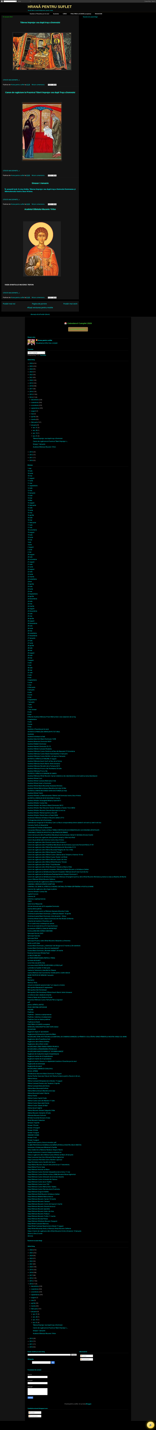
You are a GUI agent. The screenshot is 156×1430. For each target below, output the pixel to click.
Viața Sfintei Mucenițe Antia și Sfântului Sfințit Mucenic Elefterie (49, 1228)
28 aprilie (31, 646)
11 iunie (30, 481)
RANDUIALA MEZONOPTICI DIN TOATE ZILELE (43, 1027)
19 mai (30, 540)
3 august (31, 660)
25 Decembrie (32, 611)
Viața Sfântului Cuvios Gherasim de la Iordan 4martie (46, 1177)
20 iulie (30, 557)
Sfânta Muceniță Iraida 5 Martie (38, 1093)
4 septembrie (32, 680)
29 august (31, 653)
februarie (34, 422)
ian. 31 (35, 428)
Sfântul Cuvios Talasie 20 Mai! (38, 1106)
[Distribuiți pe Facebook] (54, 85)
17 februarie (32, 523)
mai (32, 414)
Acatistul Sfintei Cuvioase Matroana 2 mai (42, 781)
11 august (31, 478)
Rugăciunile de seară (35, 1066)
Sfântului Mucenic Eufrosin (37, 1115)
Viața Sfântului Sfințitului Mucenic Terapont (42, 1221)
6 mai (29, 697)
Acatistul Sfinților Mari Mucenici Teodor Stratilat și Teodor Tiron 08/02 (51, 808)
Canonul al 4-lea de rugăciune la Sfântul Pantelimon (45, 882)
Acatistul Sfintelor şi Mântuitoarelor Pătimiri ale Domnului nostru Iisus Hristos (54, 796)
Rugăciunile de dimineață (36, 1064)
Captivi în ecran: (33, 894)
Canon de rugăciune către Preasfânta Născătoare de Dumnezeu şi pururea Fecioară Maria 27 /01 (61, 845)
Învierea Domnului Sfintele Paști (38, 953)
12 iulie (30, 488)
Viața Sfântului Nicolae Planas (38, 1219)
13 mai (30, 498)
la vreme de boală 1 (34, 960)
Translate (43, 355)
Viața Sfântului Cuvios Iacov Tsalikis (40, 1182)
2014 (31, 397)
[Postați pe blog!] (50, 85)
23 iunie (30, 589)
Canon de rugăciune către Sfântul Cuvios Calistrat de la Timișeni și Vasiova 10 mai (55, 855)
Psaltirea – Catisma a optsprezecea (39, 1014)
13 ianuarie (31, 493)
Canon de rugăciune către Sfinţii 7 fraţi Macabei (44, 864)
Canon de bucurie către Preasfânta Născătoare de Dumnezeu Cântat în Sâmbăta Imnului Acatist (60, 835)
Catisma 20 (31, 896)
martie (33, 419)
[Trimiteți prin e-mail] (49, 85)
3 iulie (30, 663)
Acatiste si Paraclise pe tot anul (39, 13)
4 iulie (30, 675)
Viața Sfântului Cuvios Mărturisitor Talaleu (42, 1187)
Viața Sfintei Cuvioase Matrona (38, 1224)
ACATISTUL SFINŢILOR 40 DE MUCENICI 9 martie (44, 798)
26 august (31, 621)
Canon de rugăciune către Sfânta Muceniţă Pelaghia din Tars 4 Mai (50, 850)
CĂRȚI (65, 13)
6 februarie (31, 687)
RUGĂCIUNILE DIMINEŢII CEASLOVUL (40, 1069)
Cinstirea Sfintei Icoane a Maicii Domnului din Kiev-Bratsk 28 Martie (50, 919)
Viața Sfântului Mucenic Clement (39, 1201)
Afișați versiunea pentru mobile (40, 307)
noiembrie (35, 402)
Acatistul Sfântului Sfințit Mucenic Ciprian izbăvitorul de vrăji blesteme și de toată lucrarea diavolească (62, 776)
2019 (31, 383)
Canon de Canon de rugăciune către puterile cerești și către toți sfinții (51, 837)
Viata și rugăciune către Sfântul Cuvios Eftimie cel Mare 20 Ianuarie (50, 1155)
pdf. (29, 1002)
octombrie (35, 405)
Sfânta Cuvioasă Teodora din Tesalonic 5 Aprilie (44, 1083)
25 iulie (30, 614)
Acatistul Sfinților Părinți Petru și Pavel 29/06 (43, 815)
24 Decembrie (32, 599)
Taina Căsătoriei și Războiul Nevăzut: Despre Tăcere (45, 1150)
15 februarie (32, 505)
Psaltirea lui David (34, 1022)
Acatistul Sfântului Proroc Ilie (37, 771)
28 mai (30, 650)
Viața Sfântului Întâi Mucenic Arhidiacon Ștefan (44, 1194)
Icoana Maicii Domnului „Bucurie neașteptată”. (43, 948)
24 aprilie (31, 596)
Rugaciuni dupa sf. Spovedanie (38, 1032)
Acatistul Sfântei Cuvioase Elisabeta (40, 749)
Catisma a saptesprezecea (36, 899)
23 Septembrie (33, 594)
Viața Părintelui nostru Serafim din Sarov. (42, 1162)
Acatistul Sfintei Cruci (35, 778)
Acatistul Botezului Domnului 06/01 (40, 741)
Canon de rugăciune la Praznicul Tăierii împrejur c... (50, 441)
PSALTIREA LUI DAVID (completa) (81, 13)
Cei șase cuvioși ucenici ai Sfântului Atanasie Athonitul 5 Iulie (48, 911)
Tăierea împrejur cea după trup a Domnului (40, 22)
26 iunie (30, 628)
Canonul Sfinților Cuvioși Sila (37, 892)
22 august (31, 569)
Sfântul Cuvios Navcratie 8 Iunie (38, 1103)
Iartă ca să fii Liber (34, 943)
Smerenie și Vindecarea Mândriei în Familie (42, 1147)
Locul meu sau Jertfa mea (36, 963)
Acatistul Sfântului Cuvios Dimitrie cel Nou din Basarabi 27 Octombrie (51, 751)
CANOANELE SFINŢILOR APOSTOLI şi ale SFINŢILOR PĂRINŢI (48, 832)
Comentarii (85, 1359)
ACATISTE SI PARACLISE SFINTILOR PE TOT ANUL (44, 732)
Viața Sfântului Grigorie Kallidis (38, 1192)
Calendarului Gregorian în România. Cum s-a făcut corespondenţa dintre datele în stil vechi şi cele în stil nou (64, 823)
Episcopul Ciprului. (34, 936)
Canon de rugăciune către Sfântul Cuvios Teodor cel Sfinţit (47, 857)
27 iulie (30, 641)
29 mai (30, 658)
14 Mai (30, 500)
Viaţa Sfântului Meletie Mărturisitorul (40, 1197)
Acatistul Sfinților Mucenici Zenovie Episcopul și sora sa (46, 810)
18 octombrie (32, 530)
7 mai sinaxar (32, 709)
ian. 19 (35, 433)
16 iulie (30, 518)
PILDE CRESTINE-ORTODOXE (37, 1007)
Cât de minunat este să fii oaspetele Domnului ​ (43, 906)
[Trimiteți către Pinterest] (56, 85)
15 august (31, 503)
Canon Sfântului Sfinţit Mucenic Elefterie (41, 879)
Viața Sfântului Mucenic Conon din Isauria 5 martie (45, 1204)
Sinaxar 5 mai (32, 1137)
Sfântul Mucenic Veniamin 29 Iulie (39, 1113)
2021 (31, 377)
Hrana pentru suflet (45, 340)
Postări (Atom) (45, 314)
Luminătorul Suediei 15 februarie (39, 968)
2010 (31, 460)
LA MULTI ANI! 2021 (34, 956)
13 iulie (30, 495)
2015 (31, 394)
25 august (31, 609)
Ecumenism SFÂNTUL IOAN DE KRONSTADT (42, 928)
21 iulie (30, 564)
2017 (31, 389)
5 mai (29, 685)
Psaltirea (31, 1012)
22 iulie (30, 572)
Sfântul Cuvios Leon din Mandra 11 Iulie (41, 1101)
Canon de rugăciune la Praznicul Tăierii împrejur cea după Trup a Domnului (40, 92)
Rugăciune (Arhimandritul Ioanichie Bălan (42, 1034)
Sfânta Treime (32, 1096)
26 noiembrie (32, 633)
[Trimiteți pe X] (52, 85)
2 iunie (30, 550)
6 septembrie (32, 700)
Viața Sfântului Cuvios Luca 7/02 (38, 1184)
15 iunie (30, 510)
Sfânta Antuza (32, 1078)
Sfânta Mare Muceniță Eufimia (38, 1088)
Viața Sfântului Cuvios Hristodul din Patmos (42, 1179)
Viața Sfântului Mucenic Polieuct (39, 1214)
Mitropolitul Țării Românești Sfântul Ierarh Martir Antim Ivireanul (50, 992)
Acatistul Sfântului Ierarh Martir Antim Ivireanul (44, 764)
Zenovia (30, 1236)
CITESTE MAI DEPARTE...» (11, 80)
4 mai (29, 677)
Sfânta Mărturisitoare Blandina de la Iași (41, 1091)
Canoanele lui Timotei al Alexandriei (40, 828)
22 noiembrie (32, 579)
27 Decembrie (32, 636)
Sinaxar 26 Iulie (33, 1130)
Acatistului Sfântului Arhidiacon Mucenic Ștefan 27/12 (46, 818)
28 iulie (30, 648)
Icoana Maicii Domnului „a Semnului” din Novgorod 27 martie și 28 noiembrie (54, 946)
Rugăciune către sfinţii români (38, 1044)
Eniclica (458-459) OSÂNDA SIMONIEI (40, 931)
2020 (31, 380)
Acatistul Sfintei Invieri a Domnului (39, 783)
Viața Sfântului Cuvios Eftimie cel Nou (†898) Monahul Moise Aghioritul (52, 1174)
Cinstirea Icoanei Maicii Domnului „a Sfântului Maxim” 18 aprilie (49, 914)
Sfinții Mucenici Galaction (36, 1120)
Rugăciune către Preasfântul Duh (39, 1039)
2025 (31, 366)
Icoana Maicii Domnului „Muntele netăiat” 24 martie (45, 951)
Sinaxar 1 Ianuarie (40, 183)
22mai (30, 582)
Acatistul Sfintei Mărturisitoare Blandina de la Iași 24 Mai (47, 788)
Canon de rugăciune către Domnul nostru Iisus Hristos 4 (47, 842)
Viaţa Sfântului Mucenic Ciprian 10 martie (42, 1199)
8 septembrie (32, 719)
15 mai (30, 513)
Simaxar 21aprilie (33, 1123)
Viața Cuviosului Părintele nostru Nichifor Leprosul (45, 1160)
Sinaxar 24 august (34, 1128)
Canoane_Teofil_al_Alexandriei (38, 825)
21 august (31, 562)
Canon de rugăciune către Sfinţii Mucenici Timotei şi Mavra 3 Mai (50, 867)
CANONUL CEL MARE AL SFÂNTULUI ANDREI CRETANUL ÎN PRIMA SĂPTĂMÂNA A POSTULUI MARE (60, 887)
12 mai (30, 491)
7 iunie (30, 707)
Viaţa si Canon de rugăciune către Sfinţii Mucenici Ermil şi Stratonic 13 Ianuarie (54, 1231)
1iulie (29, 542)
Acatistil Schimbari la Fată (36, 737)
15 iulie (30, 508)
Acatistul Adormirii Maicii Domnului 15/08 (42, 739)
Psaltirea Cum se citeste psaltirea (39, 1019)
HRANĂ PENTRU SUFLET (50, 7)
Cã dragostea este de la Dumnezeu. (40, 820)
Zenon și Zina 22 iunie (35, 1233)
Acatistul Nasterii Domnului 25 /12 (39, 746)
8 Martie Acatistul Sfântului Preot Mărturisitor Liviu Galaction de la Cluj (52, 717)
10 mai (30, 476)
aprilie (33, 417)
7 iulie (30, 704)
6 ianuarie (31, 690)
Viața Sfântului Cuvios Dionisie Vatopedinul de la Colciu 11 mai (49, 1172)
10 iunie (30, 473)
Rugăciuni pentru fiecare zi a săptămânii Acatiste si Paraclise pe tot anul (52, 1061)
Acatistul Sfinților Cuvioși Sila (37, 803)
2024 (31, 369)
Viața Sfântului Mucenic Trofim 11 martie (41, 1216)
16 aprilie (31, 515)
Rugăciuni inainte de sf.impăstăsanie (40, 1056)
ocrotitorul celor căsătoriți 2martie (39, 995)
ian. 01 (35, 436)
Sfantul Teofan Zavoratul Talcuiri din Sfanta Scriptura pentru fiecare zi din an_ (54, 1076)
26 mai (30, 631)
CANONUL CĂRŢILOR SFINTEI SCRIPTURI (41, 884)
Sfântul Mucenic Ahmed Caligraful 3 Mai (41, 1110)
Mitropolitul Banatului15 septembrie (40, 987)
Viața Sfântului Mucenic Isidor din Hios (41, 1211)
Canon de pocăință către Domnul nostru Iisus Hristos (46, 840)
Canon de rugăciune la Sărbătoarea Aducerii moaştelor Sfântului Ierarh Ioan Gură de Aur (58, 872)
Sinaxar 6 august (33, 1140)
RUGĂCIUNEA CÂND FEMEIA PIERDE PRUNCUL (43, 1047)
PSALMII (30, 1010)
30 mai (30, 670)
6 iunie (30, 695)
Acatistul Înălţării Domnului (37, 744)
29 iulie (30, 655)
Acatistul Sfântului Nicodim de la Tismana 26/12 (44, 766)
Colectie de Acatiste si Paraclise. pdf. (40, 921)
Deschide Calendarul (78, 329)
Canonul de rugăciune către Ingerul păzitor (42, 889)
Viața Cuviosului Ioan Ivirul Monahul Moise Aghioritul (46, 1157)
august (33, 411)
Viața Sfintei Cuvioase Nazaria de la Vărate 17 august (45, 1226)
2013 (31, 452)
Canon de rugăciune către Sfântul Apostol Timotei (45, 852)
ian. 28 (35, 430)
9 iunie (30, 724)
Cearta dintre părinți (35, 909)
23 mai (30, 591)
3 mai (29, 665)
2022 (31, 375)
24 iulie (30, 601)
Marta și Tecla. (32, 983)
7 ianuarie (31, 702)
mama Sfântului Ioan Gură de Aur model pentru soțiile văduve (49, 973)
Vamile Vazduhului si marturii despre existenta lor (45, 1152)
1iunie (30, 545)
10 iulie (30, 471)
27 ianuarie (31, 638)
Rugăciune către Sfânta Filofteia (38, 1042)
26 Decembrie (32, 623)
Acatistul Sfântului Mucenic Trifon (40, 209)
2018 (31, 386)
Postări (84, 1356)
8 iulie (30, 712)
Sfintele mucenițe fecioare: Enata (39, 1118)
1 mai (29, 468)
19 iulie (30, 535)
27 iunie (30, 643)
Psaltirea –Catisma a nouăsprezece (39, 1017)
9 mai (29, 727)
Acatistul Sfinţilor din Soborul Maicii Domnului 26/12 (45, 805)
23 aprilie (31, 584)
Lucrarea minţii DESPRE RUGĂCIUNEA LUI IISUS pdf (45, 965)
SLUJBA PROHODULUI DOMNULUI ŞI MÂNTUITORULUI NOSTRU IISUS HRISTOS (54, 1145)
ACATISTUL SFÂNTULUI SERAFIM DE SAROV (42, 773)
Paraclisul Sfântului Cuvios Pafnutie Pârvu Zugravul (45, 1000)
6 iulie (30, 692)
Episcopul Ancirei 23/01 (35, 933)
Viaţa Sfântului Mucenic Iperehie (39, 1209)
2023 (31, 372)
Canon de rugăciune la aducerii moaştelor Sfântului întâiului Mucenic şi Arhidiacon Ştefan (58, 869)
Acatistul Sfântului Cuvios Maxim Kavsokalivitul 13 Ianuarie (48, 754)
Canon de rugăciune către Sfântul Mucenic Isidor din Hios (47, 859)
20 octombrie (32, 559)
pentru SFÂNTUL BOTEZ (36, 1005)
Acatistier (56, 13)
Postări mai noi (9, 303)
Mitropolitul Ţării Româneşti (37, 990)
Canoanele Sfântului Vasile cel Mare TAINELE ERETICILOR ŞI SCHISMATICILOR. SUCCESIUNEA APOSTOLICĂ (63, 830)
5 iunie (30, 682)
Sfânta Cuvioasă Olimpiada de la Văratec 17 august (45, 1081)
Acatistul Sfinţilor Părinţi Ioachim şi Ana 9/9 (42, 813)
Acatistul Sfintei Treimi (35, 793)
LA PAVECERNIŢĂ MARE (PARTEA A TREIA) (41, 958)
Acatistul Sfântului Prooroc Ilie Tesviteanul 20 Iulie (45, 768)
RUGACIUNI (98, 13)
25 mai (30, 616)
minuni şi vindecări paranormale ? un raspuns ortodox (46, 985)
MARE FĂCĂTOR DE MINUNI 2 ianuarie (40, 975)
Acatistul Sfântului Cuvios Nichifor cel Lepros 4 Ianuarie (46, 756)
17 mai (30, 527)
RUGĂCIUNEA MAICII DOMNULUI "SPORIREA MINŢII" (46, 1051)
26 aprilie (31, 618)
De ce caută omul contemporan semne (41, 923)
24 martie (31, 606)
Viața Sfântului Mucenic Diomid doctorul (41, 1206)
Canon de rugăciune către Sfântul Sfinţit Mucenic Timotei (47, 862)
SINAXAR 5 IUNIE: (33, 1135)
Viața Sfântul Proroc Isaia (36, 1167)
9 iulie (30, 722)
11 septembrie (32, 486)
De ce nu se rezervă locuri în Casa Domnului (43, 926)
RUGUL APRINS (33, 1071)
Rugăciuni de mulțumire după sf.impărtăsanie (43, 1054)
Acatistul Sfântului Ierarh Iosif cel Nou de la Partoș (45, 761)
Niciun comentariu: (38, 85)
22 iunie (30, 574)
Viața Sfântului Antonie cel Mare (38, 1169)
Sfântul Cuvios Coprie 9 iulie (37, 1098)
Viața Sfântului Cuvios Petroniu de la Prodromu (44, 1189)
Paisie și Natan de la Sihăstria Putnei (40, 997)
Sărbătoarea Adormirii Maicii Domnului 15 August (45, 1074)
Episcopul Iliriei (33, 938)
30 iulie (30, 668)
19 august (31, 532)
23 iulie (30, 586)
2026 (31, 363)
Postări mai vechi (70, 303)
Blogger (88, 1404)
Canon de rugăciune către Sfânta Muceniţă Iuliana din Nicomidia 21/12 (52, 847)
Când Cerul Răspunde (35, 904)
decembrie (35, 400)
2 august (31, 547)
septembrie (35, 408)
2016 (31, 392)
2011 (31, 458)
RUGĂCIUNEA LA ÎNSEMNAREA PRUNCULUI (42, 1049)
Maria (30, 978)
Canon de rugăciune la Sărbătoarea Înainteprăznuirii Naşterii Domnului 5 (53, 874)
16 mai (30, 520)
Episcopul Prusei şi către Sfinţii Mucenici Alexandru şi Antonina (49, 941)
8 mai (29, 714)
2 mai (29, 552)
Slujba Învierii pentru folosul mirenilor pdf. (42, 1142)
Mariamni (31, 980)
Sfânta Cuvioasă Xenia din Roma (38, 1086)
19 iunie (30, 537)
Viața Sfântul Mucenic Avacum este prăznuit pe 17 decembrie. (49, 1165)
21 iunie (30, 567)
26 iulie (30, 626)
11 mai (30, 483)
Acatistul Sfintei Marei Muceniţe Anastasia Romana (45, 786)
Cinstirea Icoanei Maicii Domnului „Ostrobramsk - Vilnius (47, 916)
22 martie (31, 577)
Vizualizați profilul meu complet (47, 343)
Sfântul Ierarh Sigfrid (35, 1108)
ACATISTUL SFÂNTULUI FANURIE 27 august (42, 759)
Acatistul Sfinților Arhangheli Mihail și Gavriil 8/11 (44, 801)
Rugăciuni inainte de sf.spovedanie (39, 1059)
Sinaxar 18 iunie (33, 1125)
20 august (31, 554)
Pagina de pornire (39, 303)
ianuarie (34, 425)
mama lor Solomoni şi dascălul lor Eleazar (42, 970)
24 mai (30, 604)
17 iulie (30, 525)
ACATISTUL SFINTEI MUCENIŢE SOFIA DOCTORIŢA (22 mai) (47, 791)
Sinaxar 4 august (33, 1133)
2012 (31, 455)
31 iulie (30, 673)
